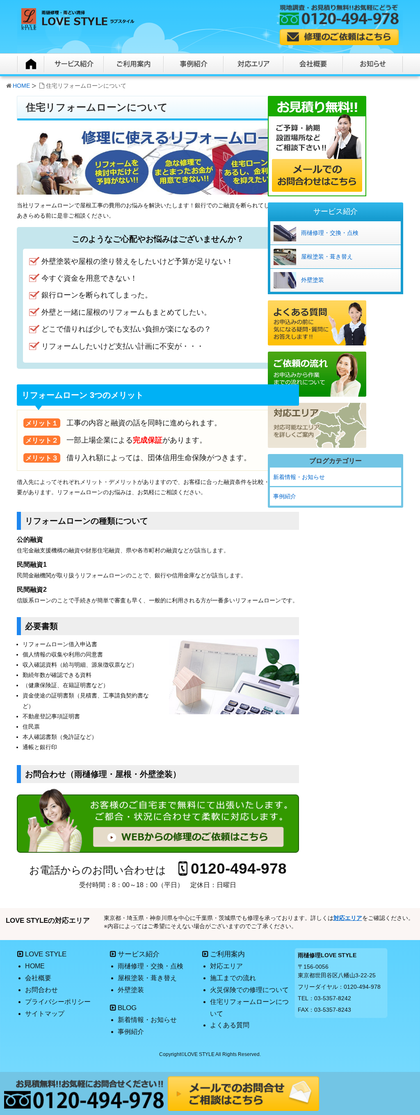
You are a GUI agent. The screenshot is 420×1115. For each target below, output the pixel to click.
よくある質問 (229, 1025)
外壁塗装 (312, 280)
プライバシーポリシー (58, 1001)
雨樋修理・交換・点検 (329, 232)
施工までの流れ (233, 977)
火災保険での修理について (249, 989)
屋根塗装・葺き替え (327, 256)
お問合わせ (41, 989)
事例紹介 (284, 496)
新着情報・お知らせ (299, 477)
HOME (21, 85)
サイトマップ (44, 1013)
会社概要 (38, 977)
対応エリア (347, 918)
